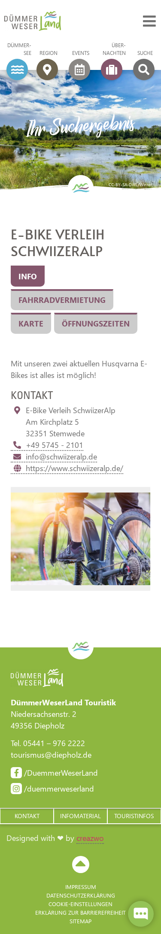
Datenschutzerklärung (80, 895)
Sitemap (80, 921)
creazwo (90, 838)
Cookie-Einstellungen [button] (80, 903)
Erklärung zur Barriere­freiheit (80, 912)
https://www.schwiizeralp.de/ (74, 468)
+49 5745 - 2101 (54, 445)
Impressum (80, 886)
